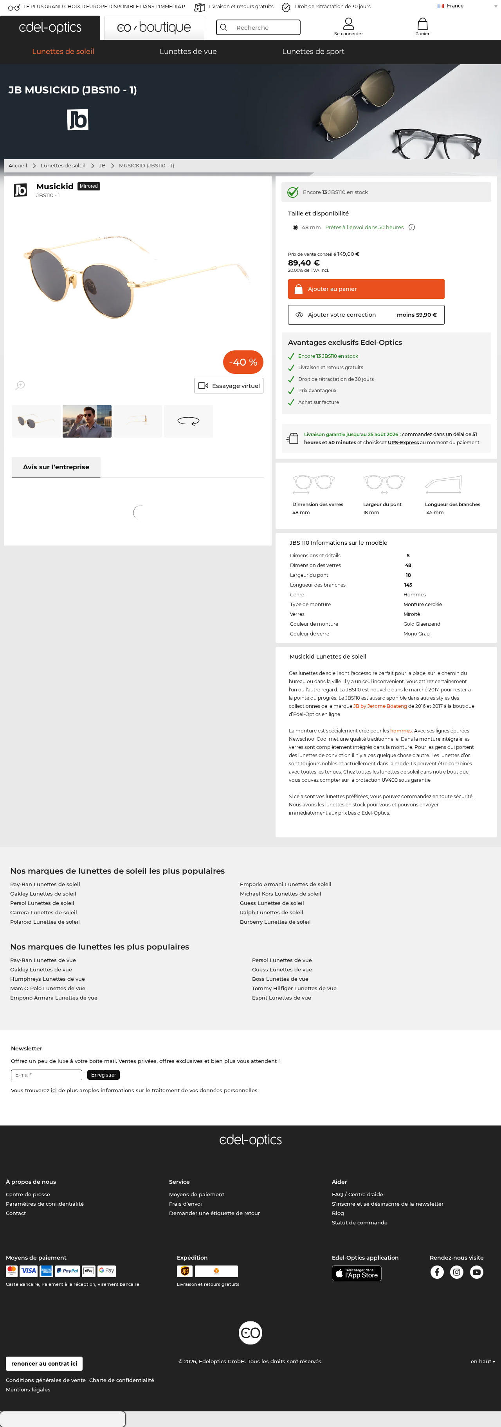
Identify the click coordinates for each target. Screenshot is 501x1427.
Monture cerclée (423, 604)
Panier (422, 33)
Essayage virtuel (236, 386)
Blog (338, 1213)
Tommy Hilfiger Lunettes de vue (294, 988)
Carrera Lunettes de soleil (43, 912)
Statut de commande (359, 1222)
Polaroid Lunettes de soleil (45, 922)
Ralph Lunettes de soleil (271, 912)
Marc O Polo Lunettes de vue (47, 988)
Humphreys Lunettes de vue (47, 979)
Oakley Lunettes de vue (41, 969)
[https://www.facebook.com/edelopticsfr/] (437, 1273)
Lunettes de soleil (63, 165)
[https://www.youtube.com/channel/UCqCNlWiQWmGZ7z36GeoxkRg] (476, 1273)
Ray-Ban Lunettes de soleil (45, 884)
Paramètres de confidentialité (45, 1204)
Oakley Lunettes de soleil (43, 893)
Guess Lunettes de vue (282, 969)
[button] (50, 28)
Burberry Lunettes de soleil (275, 922)
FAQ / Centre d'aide (357, 1194)
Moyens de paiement (196, 1194)
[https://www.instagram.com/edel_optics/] (456, 1273)
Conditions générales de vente (46, 1380)
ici (54, 1090)
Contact (16, 1213)
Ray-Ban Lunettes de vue (43, 960)
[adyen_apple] (89, 1271)
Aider (339, 1181)
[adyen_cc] (12, 1271)
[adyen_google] (106, 1271)
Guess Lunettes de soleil (272, 903)
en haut (482, 1361)
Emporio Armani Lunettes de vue (53, 997)
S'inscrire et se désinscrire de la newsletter (387, 1204)
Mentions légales (28, 1389)
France (455, 6)
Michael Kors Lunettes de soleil (280, 893)
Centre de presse (28, 1194)
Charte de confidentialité (121, 1380)
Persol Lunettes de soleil (42, 903)
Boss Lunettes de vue (280, 979)
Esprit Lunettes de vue (281, 997)
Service (179, 1181)
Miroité (412, 614)
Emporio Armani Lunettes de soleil (286, 884)
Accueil (18, 165)
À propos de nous (31, 1181)
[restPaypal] (67, 1271)
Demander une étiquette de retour (214, 1213)
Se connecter (348, 33)
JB (102, 165)
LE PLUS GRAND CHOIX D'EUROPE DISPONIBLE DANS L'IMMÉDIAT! (104, 6)
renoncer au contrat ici (44, 1363)
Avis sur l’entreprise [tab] (56, 467)
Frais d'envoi (185, 1204)
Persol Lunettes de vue (282, 960)
